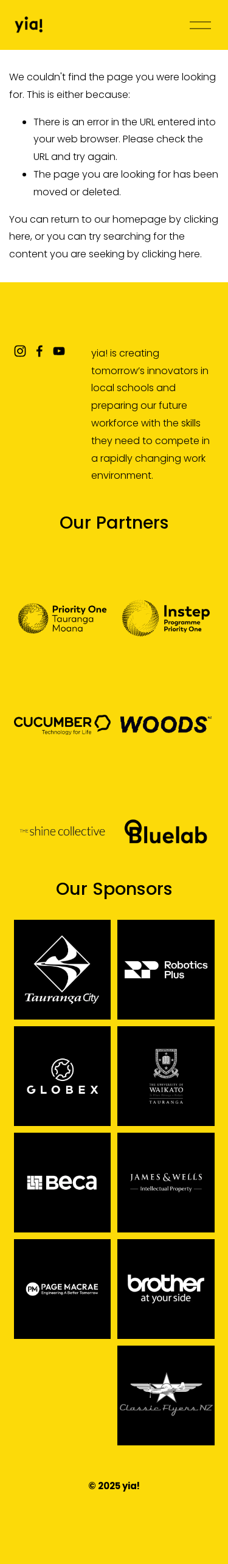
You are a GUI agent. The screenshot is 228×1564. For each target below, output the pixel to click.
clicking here (171, 254)
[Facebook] (39, 351)
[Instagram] (20, 351)
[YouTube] (59, 351)
